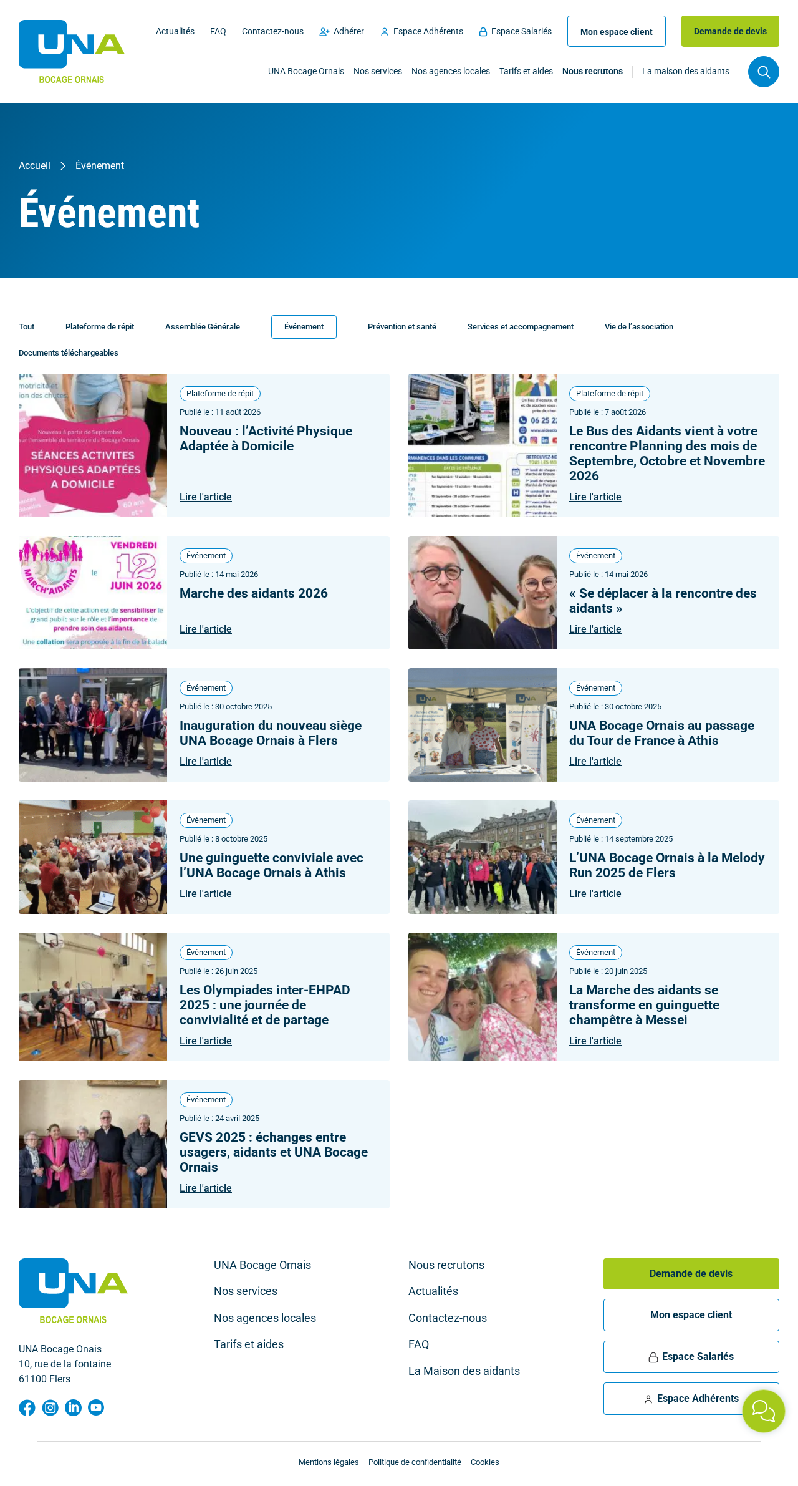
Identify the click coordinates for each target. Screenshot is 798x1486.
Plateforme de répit (99, 326)
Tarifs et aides (526, 71)
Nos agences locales (450, 71)
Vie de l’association (639, 326)
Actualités (175, 31)
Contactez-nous (273, 31)
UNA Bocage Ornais (306, 71)
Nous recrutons (592, 71)
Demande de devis (730, 31)
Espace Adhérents (428, 31)
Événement (304, 326)
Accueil (34, 166)
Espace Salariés (521, 31)
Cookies (485, 1462)
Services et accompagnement (521, 326)
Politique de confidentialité (414, 1462)
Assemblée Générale (202, 326)
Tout (26, 326)
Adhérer (349, 31)
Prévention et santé (402, 326)
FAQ (218, 31)
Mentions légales (329, 1462)
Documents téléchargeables (68, 352)
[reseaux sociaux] (27, 1407)
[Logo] (72, 51)
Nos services (377, 71)
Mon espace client (616, 32)
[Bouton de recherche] (763, 71)
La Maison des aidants (464, 1371)
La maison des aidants (685, 71)
